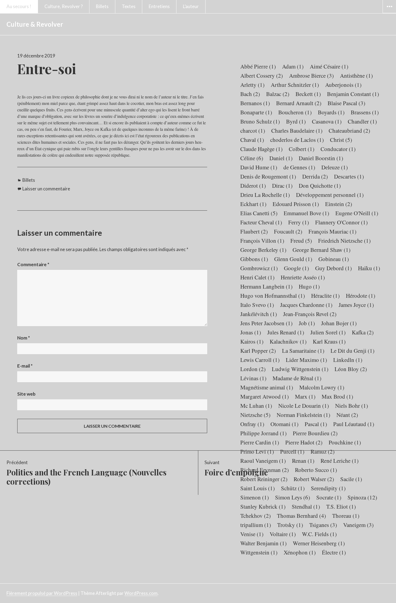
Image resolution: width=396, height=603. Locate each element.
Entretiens (159, 6)
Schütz (293, 488)
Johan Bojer (339, 323)
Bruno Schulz (260, 121)
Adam (293, 66)
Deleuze (334, 167)
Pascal (316, 424)
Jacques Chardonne (306, 305)
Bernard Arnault (298, 103)
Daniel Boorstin (321, 158)
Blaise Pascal (346, 103)
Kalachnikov (288, 341)
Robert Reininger (263, 479)
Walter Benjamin (263, 543)
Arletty (252, 84)
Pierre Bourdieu (315, 433)
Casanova (327, 121)
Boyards (331, 112)
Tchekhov (255, 515)
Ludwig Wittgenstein (300, 369)
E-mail (25, 366)
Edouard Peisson (296, 204)
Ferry (298, 222)
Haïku (369, 268)
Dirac (282, 185)
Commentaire (33, 264)
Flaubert (254, 231)
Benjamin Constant (353, 94)
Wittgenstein (258, 552)
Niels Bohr (351, 405)
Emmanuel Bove (306, 213)
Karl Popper (258, 350)
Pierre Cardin (259, 442)
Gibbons (254, 259)
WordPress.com (141, 593)
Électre (334, 552)
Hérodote (360, 295)
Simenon (254, 497)
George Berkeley (263, 249)
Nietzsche (255, 415)
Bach (250, 94)
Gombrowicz (259, 268)
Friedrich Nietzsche (344, 240)
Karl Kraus (329, 341)
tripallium (255, 525)
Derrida (315, 176)
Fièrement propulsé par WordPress (41, 593)
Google (296, 268)
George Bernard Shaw (321, 249)
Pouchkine (345, 442)
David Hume (258, 167)
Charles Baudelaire (296, 130)
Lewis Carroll (260, 360)
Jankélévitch (258, 314)
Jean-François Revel (309, 314)
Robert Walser (314, 479)
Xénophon (300, 552)
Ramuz (323, 451)
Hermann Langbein (266, 286)
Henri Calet (257, 277)
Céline (251, 158)
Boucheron (295, 112)
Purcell (292, 451)
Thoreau (345, 515)
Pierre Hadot (303, 442)
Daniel (281, 158)
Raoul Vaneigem (263, 460)
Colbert (301, 149)
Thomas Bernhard (301, 515)
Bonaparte (256, 112)
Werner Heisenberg (319, 543)
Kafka (363, 332)
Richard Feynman (264, 470)
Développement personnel (330, 194)
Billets (102, 6)
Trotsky (290, 525)
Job (307, 323)
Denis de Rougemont (268, 176)
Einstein (338, 204)
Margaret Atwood (264, 396)
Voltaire (283, 534)
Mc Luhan (256, 405)
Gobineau (333, 259)
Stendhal (306, 506)
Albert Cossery (261, 75)
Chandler (362, 121)
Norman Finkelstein (303, 415)
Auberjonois (343, 84)
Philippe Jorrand (263, 433)
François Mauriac (332, 231)
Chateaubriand (349, 130)
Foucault (288, 231)
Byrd (296, 121)
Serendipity (328, 488)
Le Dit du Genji (352, 350)
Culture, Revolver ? (63, 6)
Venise (251, 534)
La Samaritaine (303, 350)
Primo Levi (257, 451)
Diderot (253, 185)
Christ (341, 139)
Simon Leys (292, 497)
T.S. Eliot (341, 506)
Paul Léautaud (353, 424)
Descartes (349, 176)
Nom (23, 338)
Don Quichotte (320, 185)
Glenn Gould (293, 259)
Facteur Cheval (261, 222)
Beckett (308, 94)
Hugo (309, 286)
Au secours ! (18, 6)
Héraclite (325, 295)
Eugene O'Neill (356, 213)
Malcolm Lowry (321, 387)
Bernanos (255, 103)
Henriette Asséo (303, 277)
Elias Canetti (258, 213)
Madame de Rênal (297, 378)
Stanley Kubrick (263, 506)
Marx (305, 396)
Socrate (328, 497)
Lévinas (253, 378)
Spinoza (362, 497)
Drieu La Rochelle (265, 194)
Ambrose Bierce (311, 75)
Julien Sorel (328, 332)
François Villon (262, 240)
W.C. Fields (319, 534)
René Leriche (340, 460)
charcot (252, 130)
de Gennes (299, 167)
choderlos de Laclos (297, 139)
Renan (303, 460)
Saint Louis (257, 488)
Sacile (351, 479)
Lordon (253, 369)
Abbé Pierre (258, 66)
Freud (301, 240)
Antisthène (356, 75)
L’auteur (191, 6)
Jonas (250, 332)
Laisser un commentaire (46, 188)
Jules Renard (285, 332)
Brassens (365, 112)
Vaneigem (358, 525)
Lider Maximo (306, 360)
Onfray (252, 424)
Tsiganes (323, 525)
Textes (129, 6)
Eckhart (253, 204)
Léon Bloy (351, 369)
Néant (347, 415)
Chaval (252, 139)
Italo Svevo (257, 305)
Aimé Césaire (329, 66)
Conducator (338, 149)
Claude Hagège (261, 149)
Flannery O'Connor (341, 222)
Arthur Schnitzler (295, 84)
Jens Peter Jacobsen (266, 323)
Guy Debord (333, 268)
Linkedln (347, 360)
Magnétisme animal (266, 387)
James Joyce (356, 305)
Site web (26, 394)
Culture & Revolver (34, 24)
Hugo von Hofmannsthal (272, 295)
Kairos (251, 341)
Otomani (284, 424)
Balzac (277, 94)
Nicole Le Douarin (303, 405)
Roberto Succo (316, 470)
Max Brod (337, 396)
